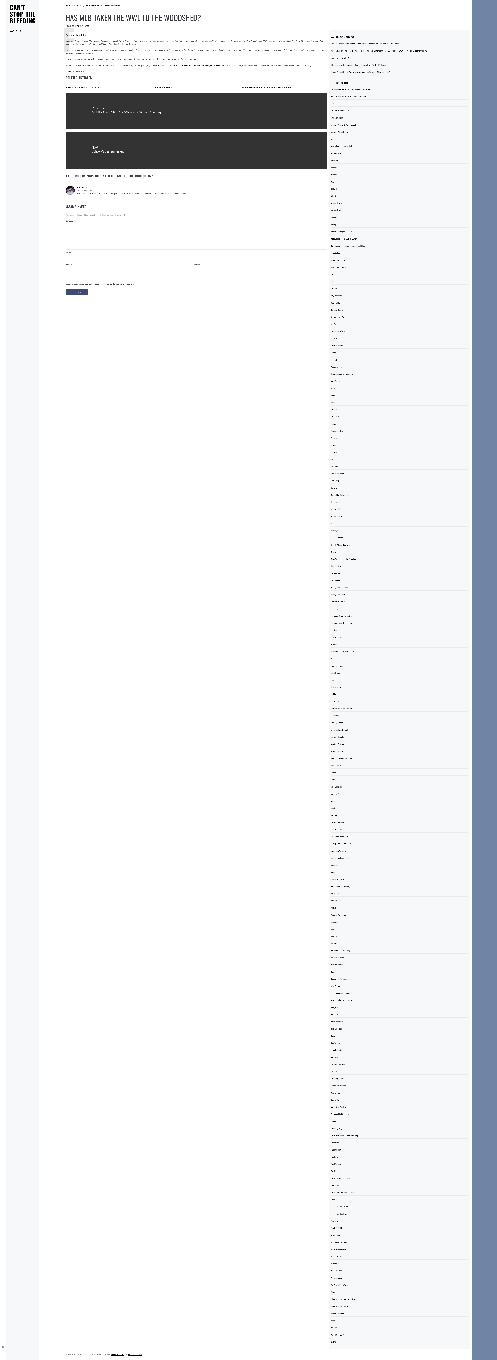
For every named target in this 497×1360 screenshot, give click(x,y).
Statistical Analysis (339, 1107)
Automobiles (336, 153)
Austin (333, 139)
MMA (333, 780)
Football (334, 466)
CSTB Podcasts (337, 345)
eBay (333, 395)
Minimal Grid (117, 1355)
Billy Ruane (335, 196)
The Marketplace (338, 1171)
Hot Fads (334, 644)
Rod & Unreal (336, 1029)
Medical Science (338, 744)
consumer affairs (338, 331)
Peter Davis (335, 51)
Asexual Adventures (339, 132)
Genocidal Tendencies (340, 495)
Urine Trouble (336, 1256)
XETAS (333, 1342)
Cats (333, 274)
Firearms (334, 438)
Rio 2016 (334, 1014)
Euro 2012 (335, 410)
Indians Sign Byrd (163, 87)
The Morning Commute (340, 1178)
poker (333, 929)
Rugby (333, 1036)
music (333, 808)
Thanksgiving (336, 1128)
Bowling (334, 217)
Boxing (333, 224)
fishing (333, 445)
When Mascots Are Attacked (343, 1299)
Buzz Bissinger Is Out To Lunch (344, 239)
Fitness (334, 452)
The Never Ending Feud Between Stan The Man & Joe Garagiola (373, 44)
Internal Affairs (337, 666)
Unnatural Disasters (339, 1249)
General (334, 488)
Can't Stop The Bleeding (23, 14)
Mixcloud (334, 772)
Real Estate (335, 986)
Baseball (71, 71)
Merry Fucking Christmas (341, 758)
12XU (333, 103)
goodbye (334, 531)
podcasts (335, 922)
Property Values (337, 958)
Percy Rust (335, 893)
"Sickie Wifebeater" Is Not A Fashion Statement (351, 89)
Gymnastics (336, 566)
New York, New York (339, 837)
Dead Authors (336, 367)
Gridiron (334, 552)
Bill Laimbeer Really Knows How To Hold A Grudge (365, 65)
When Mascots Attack (340, 1306)
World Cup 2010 (337, 1328)
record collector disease (341, 1000)
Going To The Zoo (338, 516)
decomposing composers (342, 374)
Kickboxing (335, 694)
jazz (332, 680)
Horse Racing (336, 637)
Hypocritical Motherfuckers (342, 651)
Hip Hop (334, 609)
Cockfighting (336, 303)
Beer (332, 182)
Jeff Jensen (336, 687)
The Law (334, 1157)
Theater (334, 1200)
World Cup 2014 (337, 1335)
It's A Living (335, 673)
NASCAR (334, 815)
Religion (334, 1007)
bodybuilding (336, 210)
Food (333, 459)
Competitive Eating (339, 317)
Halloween (335, 580)
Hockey (334, 630)
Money (333, 801)
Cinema (334, 289)
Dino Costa (335, 381)
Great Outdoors (337, 538)
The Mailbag (336, 1164)
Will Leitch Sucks (338, 1313)
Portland (334, 943)
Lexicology (335, 716)
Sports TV (80, 71)
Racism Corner (337, 965)
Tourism (334, 1221)
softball (334, 1071)
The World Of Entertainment (343, 1192)
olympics (334, 865)
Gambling (335, 481)
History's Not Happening (341, 623)
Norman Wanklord (338, 851)
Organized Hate (337, 879)
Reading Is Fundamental (341, 979)
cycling (334, 360)
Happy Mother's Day (339, 587)
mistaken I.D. (336, 765)
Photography (336, 901)
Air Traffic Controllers (340, 111)
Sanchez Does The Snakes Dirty (82, 87)
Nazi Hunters (336, 829)
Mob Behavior (336, 787)
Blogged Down (337, 203)
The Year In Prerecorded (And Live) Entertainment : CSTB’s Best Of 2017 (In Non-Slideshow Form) (385, 51)
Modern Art (335, 794)
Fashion (334, 424)
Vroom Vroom (337, 1278)
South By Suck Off (338, 1079)
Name (69, 252)
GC (88, 26)
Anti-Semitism (337, 118)
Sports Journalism (338, 1086)
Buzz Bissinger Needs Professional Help (348, 246)
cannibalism (336, 253)
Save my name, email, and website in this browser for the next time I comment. (100, 284)
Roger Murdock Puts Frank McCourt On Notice (266, 87)
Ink (332, 659)
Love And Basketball (339, 730)
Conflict (334, 324)
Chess (333, 281)
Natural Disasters (338, 822)
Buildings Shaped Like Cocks (343, 232)
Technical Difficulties (340, 1114)
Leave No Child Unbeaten (341, 708)
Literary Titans (337, 723)
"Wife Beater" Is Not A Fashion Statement (348, 96)
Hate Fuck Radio (338, 602)
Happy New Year (338, 595)
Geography (335, 502)
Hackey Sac (336, 573)
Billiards (334, 189)
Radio (333, 972)
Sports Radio (336, 1093)
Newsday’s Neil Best (79, 35)
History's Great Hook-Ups (342, 616)
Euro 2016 (335, 417)
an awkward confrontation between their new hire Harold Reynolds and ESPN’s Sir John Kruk (197, 65)
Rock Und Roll (337, 1022)
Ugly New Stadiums (339, 1242)
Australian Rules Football (341, 146)
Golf (332, 523)
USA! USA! (335, 1264)
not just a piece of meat (341, 858)
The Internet (336, 1150)
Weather (334, 1292)
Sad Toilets (335, 1043)
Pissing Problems (338, 915)
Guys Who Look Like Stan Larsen (345, 559)
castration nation (338, 260)
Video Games (336, 1271)
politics (334, 936)
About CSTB (15, 30)
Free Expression (337, 474)
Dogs (333, 388)
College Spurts (337, 310)
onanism (334, 872)
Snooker (334, 1057)
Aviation (334, 160)
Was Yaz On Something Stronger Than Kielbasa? (369, 72)
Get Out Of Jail (337, 509)
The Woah (335, 1185)
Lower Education (338, 737)
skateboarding (337, 1050)
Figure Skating (337, 431)
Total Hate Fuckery (339, 1214)
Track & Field (336, 1228)
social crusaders (338, 1064)
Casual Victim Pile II (339, 267)
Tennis (333, 1121)
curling (333, 353)
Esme (333, 402)
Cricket (334, 338)
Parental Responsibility (340, 886)
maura (80, 187)
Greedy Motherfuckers (340, 545)
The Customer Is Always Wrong (344, 1135)
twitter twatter (337, 1235)
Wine (333, 1320)
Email (69, 264)
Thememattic (135, 1355)
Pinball (333, 908)
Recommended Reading (341, 993)
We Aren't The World (339, 1285)
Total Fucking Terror (339, 1207)
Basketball (335, 175)
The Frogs (335, 1143)
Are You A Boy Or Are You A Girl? (345, 125)
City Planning (336, 296)
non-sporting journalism (341, 844)
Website (197, 264)
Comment (70, 221)
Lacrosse (335, 701)
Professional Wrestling (340, 950)
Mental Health (337, 751)
